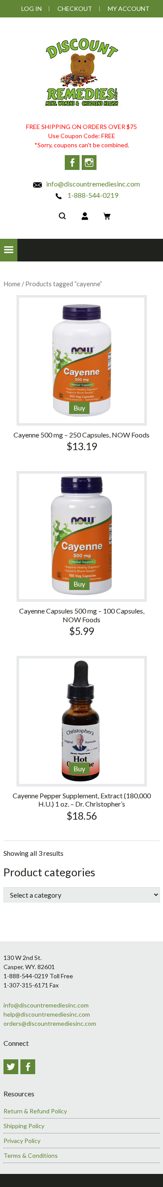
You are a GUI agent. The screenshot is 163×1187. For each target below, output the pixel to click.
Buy (79, 408)
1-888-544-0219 (92, 195)
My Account (129, 8)
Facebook (72, 162)
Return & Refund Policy (35, 1111)
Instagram (89, 162)
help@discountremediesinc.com (46, 1014)
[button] (8, 250)
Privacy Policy (21, 1140)
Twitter (10, 1066)
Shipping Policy (23, 1125)
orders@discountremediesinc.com (49, 1023)
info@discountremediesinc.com (92, 184)
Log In (31, 8)
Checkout (74, 8)
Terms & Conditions (30, 1155)
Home (11, 284)
